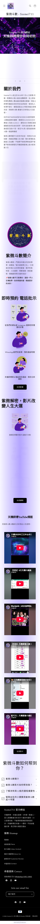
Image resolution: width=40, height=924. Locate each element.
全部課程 (20, 500)
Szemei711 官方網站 (13, 916)
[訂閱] (31, 894)
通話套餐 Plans (9, 844)
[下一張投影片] (24, 81)
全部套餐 (20, 387)
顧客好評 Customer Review (14, 859)
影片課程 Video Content (12, 849)
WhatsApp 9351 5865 (23, 877)
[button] (4, 6)
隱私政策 (34, 916)
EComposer (22, 922)
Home (6, 839)
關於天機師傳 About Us (12, 854)
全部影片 (20, 751)
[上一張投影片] (15, 81)
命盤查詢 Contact (10, 863)
